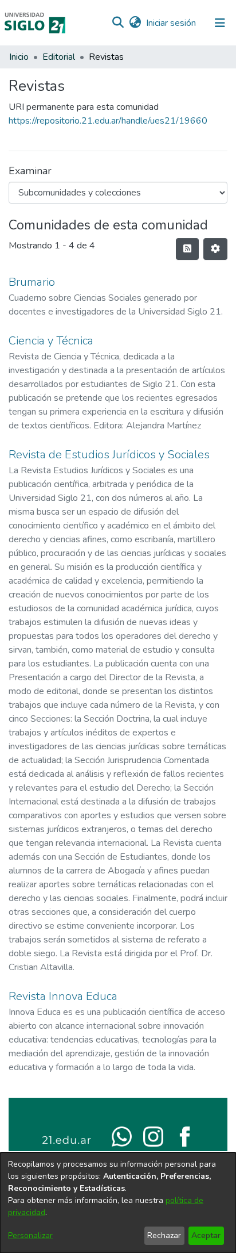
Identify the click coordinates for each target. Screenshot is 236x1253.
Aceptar (206, 1235)
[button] (118, 23)
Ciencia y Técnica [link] (51, 340)
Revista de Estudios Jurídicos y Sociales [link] (109, 454)
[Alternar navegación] (220, 23)
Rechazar (164, 1235)
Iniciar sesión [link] (171, 23)
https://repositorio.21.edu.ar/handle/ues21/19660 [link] (108, 120)
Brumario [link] (32, 282)
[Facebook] (184, 1135)
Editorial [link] (58, 57)
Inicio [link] (19, 57)
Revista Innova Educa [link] (63, 996)
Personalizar (30, 1235)
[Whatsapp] (121, 1135)
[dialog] (118, 1202)
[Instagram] (153, 1135)
